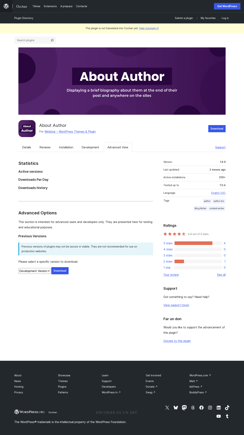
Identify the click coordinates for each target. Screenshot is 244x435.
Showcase (64, 375)
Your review (171, 274)
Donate (152, 386)
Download (217, 128)
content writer (216, 208)
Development (90, 147)
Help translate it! (149, 28)
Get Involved (153, 375)
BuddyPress (198, 392)
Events (150, 381)
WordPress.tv (111, 392)
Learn (105, 375)
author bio (218, 201)
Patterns (63, 392)
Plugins (62, 386)
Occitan (52, 412)
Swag (150, 392)
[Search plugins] (52, 40)
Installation (66, 147)
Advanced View (118, 147)
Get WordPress (227, 6)
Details (26, 147)
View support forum (176, 305)
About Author (52, 125)
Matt (194, 381)
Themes (63, 381)
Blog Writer (200, 208)
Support (220, 147)
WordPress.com (200, 375)
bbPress (196, 386)
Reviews (45, 147)
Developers (109, 386)
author (207, 201)
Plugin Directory (23, 18)
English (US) (218, 192)
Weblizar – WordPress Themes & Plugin (70, 131)
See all (221, 274)
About (17, 375)
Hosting (18, 386)
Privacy (18, 392)
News (17, 381)
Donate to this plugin (177, 341)
